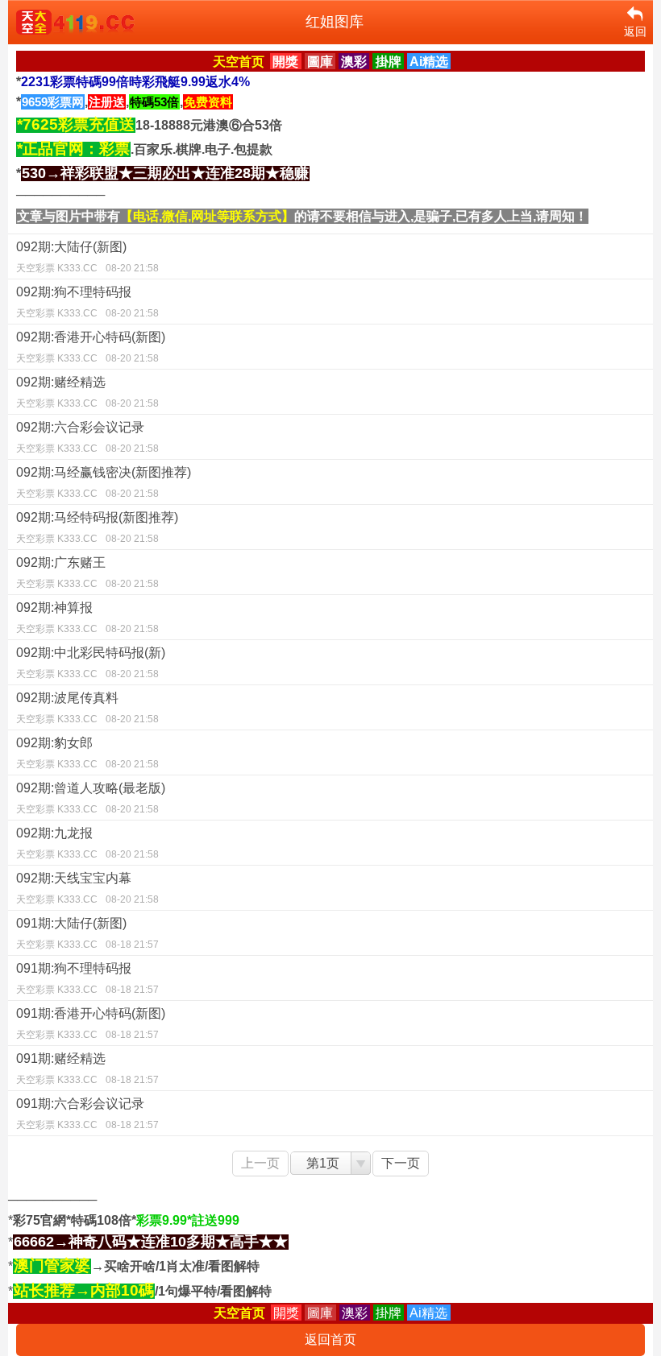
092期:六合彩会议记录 (87, 437)
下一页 (400, 1163)
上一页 (260, 1163)
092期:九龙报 (87, 843)
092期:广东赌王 (87, 572)
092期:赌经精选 (87, 392)
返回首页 (330, 1339)
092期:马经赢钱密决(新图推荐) (103, 482)
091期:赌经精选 (87, 1068)
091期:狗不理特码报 (87, 978)
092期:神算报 (87, 618)
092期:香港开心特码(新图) (90, 347)
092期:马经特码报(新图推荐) (97, 527)
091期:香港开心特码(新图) (90, 1023)
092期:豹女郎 (87, 753)
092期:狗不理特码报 (87, 302)
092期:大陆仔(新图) (87, 257)
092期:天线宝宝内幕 (87, 888)
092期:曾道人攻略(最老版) (90, 798)
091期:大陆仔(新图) (87, 933)
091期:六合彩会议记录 (87, 1114)
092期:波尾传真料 (87, 708)
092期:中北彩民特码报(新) (90, 663)
